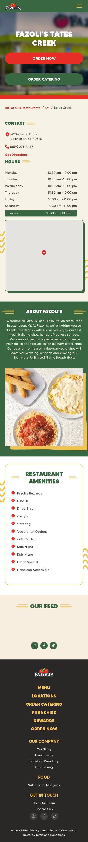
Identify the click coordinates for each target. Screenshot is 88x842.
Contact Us (44, 809)
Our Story (44, 749)
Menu (44, 687)
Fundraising (44, 767)
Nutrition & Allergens (44, 785)
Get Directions (16, 154)
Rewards (44, 720)
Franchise (44, 712)
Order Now (44, 58)
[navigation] (13, 6)
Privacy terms (39, 830)
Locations (44, 695)
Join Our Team (44, 803)
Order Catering (44, 79)
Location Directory (44, 761)
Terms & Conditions (63, 830)
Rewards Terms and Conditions (44, 835)
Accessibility (19, 830)
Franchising (44, 755)
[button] (80, 6)
